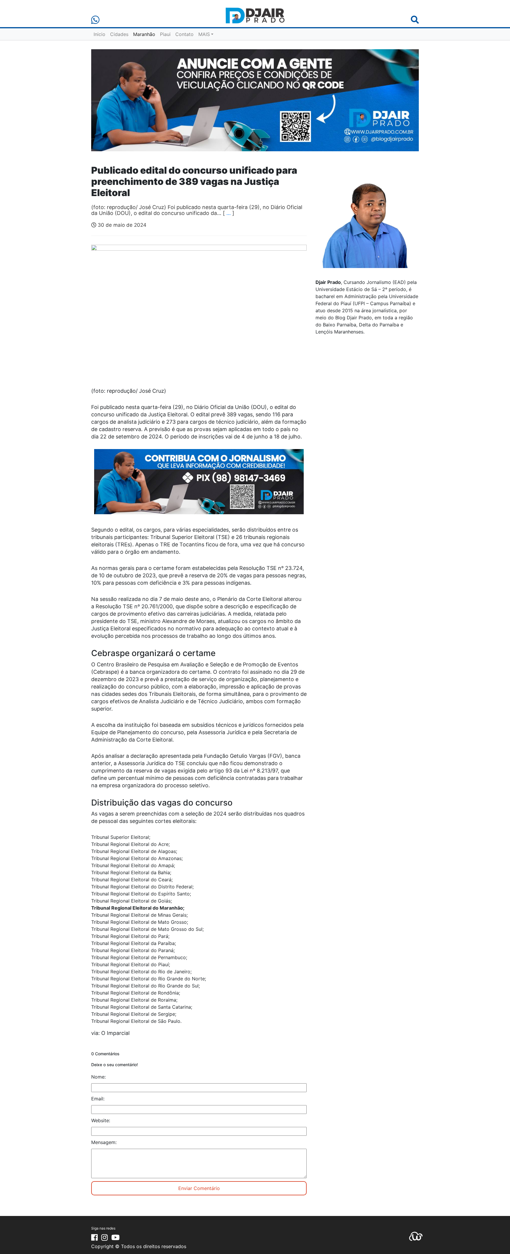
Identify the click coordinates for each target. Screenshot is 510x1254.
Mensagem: (104, 1142)
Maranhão (144, 34)
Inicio (99, 34)
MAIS (204, 34)
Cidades (119, 34)
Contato (184, 34)
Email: (97, 1099)
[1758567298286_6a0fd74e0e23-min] (199, 486)
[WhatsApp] (95, 20)
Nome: (98, 1077)
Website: (100, 1120)
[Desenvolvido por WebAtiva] (415, 1236)
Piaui (165, 34)
